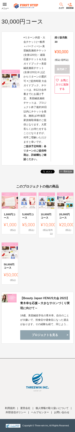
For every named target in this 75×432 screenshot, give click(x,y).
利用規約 (10, 408)
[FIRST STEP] (26, 6)
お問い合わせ (61, 412)
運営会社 (25, 408)
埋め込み (67, 171)
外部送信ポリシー (16, 412)
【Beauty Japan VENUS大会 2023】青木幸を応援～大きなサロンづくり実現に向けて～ (45, 303)
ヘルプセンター (40, 412)
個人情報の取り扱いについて (52, 408)
